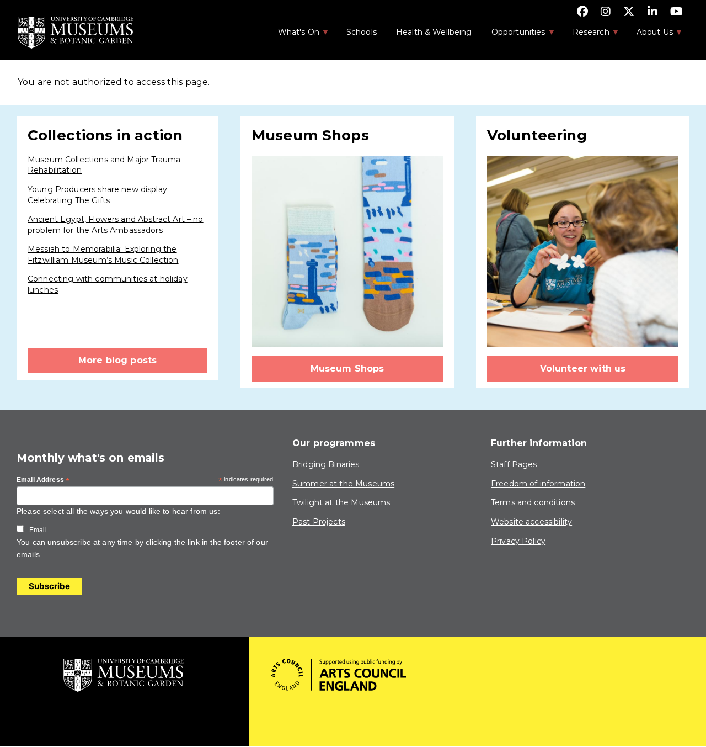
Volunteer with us (583, 368)
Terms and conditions (533, 502)
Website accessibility (531, 522)
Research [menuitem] (585, 35)
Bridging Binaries (326, 464)
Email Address (43, 480)
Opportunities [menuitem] (512, 35)
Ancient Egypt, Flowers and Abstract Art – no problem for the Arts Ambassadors (116, 224)
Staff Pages (514, 464)
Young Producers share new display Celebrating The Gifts (97, 194)
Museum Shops (347, 368)
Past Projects (318, 522)
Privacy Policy (518, 541)
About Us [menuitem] (649, 35)
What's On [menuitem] (292, 35)
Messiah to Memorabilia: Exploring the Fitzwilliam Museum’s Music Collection (103, 254)
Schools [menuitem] (361, 32)
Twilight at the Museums (341, 502)
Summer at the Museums (343, 484)
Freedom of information (538, 484)
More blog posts (117, 360)
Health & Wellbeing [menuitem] (434, 32)
